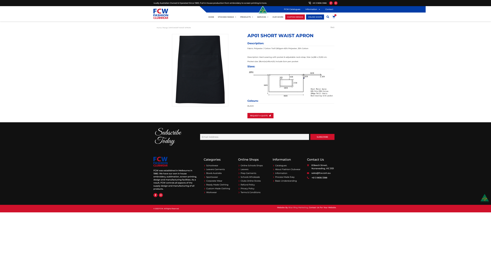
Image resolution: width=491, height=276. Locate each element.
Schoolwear (212, 165)
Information (311, 9)
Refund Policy (248, 184)
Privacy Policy (247, 188)
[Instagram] (336, 3)
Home (211, 17)
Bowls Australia (214, 173)
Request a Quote (259, 115)
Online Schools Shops (252, 165)
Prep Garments (248, 173)
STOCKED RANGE (226, 17)
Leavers (244, 169)
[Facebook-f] (331, 3)
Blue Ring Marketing (298, 207)
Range (165, 28)
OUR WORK (277, 17)
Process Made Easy (285, 177)
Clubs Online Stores (251, 181)
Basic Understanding (286, 181)
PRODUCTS (245, 17)
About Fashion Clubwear (287, 169)
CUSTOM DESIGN (295, 17)
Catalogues (281, 165)
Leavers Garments (215, 169)
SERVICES (261, 17)
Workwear (211, 192)
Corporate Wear (214, 181)
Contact (329, 9)
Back (332, 27)
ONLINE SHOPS (315, 17)
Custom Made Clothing (218, 188)
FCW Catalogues (292, 9)
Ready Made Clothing (217, 184)
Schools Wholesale (250, 177)
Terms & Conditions (250, 192)
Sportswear (212, 177)
